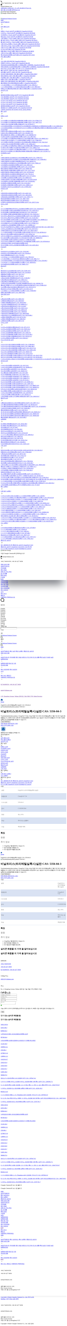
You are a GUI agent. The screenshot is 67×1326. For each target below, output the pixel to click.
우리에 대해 (4, 586)
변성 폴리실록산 (6, 56)
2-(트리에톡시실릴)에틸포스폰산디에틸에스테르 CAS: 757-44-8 (20, 485)
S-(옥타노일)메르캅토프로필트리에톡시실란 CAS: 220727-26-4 (20, 202)
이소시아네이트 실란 (7, 340)
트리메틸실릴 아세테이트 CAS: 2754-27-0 (13, 455)
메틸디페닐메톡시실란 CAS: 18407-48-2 (13, 292)
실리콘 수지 (4, 90)
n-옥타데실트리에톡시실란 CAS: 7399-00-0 (14, 311)
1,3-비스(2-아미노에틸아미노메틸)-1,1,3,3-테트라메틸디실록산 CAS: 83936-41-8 (25, 503)
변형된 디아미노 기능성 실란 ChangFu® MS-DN (15, 63)
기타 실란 (4, 445)
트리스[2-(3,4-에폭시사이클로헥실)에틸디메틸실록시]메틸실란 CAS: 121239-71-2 (25, 151)
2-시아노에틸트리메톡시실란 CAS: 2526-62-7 (14, 338)
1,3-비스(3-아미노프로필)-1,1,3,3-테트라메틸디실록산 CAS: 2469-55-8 (22, 501)
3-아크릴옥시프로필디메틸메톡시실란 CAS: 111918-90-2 (18, 181)
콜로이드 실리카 (6, 540)
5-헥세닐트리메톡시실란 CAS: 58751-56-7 (13, 454)
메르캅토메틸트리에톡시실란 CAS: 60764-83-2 (15, 200)
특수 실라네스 (5, 1195)
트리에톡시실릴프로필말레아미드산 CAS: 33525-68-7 (17, 463)
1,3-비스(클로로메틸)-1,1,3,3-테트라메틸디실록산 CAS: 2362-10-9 (20, 510)
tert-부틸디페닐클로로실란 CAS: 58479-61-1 (14, 425)
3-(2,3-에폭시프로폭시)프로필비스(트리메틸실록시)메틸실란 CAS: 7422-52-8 (24, 142)
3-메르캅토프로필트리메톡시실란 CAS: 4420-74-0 (16, 193)
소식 (2, 591)
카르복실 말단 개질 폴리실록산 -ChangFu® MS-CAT (16, 77)
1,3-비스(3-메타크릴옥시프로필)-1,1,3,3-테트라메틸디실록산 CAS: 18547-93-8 (24, 499)
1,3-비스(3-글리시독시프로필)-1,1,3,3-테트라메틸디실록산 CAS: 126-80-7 (23, 496)
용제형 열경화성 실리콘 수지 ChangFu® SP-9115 (15, 106)
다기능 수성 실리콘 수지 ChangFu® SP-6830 (14, 102)
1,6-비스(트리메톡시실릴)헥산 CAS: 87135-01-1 (15, 380)
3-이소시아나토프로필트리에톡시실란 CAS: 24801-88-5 (17, 346)
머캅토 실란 (4, 188)
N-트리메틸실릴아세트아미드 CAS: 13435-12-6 (15, 444)
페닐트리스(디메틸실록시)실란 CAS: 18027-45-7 (15, 535)
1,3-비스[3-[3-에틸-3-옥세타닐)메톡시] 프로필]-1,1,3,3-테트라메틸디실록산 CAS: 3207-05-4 (28, 517)
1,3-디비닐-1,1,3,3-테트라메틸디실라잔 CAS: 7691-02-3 (17, 257)
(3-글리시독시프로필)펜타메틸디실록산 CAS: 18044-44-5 (18, 144)
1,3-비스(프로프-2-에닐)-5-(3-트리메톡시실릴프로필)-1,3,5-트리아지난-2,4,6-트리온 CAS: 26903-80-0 (31, 359)
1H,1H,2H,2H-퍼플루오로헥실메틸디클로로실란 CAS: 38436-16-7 (20, 412)
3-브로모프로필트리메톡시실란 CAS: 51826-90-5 (15, 408)
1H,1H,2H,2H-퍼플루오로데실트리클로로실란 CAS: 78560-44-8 (20, 415)
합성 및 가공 (4, 584)
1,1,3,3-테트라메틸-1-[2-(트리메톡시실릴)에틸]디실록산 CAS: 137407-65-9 (23, 481)
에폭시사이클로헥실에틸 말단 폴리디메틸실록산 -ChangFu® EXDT (21, 88)
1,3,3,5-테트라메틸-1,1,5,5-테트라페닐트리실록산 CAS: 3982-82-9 (20, 87)
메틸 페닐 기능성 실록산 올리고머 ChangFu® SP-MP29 (17, 51)
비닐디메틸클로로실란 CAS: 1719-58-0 (12, 255)
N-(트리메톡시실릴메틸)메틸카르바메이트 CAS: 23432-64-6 (19, 212)
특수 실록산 (4, 486)
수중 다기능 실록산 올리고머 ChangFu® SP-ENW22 (16, 53)
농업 (2, 579)
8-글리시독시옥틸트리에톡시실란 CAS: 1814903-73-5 (17, 133)
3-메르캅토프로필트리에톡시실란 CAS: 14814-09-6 (16, 195)
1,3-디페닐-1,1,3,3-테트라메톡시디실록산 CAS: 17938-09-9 (18, 290)
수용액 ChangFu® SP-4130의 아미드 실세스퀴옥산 (16, 109)
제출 (2, 1011)
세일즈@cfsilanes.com (7, 979)
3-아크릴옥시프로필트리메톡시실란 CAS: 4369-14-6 (16, 165)
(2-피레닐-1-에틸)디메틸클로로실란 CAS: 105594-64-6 (17, 468)
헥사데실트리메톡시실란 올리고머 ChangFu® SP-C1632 (18, 55)
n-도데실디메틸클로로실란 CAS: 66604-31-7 (14, 304)
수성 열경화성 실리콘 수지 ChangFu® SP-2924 (15, 98)
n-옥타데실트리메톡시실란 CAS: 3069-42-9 (14, 310)
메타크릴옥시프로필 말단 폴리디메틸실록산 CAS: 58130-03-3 (19, 516)
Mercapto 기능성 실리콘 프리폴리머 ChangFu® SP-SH (17, 36)
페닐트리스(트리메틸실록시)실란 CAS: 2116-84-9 (16, 272)
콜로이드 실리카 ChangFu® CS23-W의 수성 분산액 (16, 547)
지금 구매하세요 (5, 721)
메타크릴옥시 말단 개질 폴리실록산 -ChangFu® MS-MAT (18, 76)
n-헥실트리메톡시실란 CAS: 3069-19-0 (12, 299)
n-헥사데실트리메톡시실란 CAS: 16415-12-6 (14, 308)
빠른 (2, 1228)
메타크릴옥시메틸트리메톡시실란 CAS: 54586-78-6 (16, 168)
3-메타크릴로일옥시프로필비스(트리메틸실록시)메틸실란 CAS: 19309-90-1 (23, 159)
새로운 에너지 (5, 566)
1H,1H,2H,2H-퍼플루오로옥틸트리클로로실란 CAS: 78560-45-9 (20, 413)
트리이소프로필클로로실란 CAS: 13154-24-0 (14, 433)
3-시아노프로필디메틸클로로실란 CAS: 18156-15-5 (16, 336)
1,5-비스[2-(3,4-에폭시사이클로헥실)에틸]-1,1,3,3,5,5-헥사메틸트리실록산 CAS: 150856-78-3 (28, 519)
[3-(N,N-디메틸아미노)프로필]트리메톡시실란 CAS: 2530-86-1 (19, 221)
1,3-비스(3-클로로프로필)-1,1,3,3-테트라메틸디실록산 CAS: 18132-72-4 (22, 508)
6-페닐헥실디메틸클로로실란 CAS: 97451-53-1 (15, 281)
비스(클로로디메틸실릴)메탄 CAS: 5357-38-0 (14, 372)
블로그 (3, 595)
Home (2, 702)
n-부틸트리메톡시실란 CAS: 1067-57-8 (12, 320)
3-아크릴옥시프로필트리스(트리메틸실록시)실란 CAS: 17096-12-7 (21, 163)
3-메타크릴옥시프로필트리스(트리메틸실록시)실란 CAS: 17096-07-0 (21, 157)
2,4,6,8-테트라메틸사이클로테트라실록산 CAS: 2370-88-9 (18, 527)
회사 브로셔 (4, 590)
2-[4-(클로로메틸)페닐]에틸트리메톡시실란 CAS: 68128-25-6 (19, 404)
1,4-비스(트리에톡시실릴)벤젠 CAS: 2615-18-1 (15, 365)
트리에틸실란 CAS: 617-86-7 (9, 427)
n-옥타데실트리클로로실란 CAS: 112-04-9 (13, 306)
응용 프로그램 (5, 564)
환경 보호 (4, 575)
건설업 (3, 577)
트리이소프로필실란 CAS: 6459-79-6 (12, 431)
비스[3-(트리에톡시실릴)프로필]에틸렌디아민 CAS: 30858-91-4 (20, 387)
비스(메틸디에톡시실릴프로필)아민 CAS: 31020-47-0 (17, 391)
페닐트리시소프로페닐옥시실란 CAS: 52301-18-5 (16, 270)
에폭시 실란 (4, 116)
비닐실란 (3, 247)
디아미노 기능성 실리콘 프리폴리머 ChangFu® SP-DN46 (18, 33)
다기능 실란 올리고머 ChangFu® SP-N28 (13, 49)
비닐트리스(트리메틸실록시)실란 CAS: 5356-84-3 (16, 253)
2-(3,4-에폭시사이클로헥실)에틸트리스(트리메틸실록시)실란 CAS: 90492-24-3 (24, 138)
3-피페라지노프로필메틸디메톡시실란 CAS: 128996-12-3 (18, 225)
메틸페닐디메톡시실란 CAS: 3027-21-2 (12, 274)
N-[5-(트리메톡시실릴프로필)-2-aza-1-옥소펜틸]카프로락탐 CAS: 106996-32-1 (24, 219)
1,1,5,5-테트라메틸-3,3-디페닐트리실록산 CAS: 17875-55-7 (18, 537)
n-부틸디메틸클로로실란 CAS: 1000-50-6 (13, 319)
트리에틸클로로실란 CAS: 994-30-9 (11, 429)
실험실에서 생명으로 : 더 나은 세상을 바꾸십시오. (16, 8)
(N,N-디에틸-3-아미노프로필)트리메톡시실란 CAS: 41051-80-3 (20, 245)
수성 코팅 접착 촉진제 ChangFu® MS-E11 (13, 61)
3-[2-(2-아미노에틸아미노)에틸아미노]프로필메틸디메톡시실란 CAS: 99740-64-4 (25, 241)
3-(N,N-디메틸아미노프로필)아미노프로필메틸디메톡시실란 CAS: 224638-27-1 (25, 236)
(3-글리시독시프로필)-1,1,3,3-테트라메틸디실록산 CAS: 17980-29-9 (21, 140)
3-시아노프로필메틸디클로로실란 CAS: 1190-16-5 (16, 332)
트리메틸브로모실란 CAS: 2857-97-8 (12, 438)
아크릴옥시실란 (5, 153)
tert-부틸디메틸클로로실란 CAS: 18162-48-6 (14, 424)
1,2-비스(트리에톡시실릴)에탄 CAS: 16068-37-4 (15, 378)
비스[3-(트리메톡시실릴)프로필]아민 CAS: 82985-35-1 (17, 382)
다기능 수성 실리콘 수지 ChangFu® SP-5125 (14, 100)
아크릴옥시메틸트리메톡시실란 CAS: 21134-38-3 (15, 183)
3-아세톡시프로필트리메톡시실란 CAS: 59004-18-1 (16, 177)
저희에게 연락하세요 (7, 1233)
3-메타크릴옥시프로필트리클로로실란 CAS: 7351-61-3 (17, 174)
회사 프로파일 (5, 588)
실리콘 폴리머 (5, 22)
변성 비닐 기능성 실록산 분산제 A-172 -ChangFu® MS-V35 (18, 68)
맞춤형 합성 (4, 581)
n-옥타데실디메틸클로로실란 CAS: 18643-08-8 (15, 313)
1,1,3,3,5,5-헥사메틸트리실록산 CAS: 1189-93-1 (15, 531)
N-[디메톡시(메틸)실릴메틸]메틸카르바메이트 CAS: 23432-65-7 (20, 214)
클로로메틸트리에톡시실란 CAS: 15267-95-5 (14, 410)
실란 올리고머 (5, 26)
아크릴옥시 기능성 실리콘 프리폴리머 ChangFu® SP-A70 (18, 35)
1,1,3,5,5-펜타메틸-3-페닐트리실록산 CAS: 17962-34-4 (17, 538)
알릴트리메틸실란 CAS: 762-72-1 (11, 472)
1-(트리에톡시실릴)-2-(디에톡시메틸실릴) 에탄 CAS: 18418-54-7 (20, 396)
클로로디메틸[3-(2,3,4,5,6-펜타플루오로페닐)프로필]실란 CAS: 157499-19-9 (23, 285)
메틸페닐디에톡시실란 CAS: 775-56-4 (12, 276)
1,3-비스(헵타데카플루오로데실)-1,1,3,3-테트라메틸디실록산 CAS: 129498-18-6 (25, 512)
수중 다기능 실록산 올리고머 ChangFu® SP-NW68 (16, 47)
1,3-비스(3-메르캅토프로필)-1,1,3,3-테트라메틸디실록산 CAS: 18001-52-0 (23, 506)
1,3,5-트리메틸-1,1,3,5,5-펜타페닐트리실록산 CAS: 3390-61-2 (19, 85)
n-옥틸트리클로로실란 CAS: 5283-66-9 (12, 300)
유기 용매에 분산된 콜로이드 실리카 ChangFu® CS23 (17, 545)
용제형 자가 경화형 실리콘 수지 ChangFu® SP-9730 (16, 107)
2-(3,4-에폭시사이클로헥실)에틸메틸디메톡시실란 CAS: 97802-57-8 (21, 120)
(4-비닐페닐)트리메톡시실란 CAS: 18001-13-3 (14, 264)
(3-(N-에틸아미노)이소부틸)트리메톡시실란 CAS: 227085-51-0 (19, 223)
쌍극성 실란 (4, 361)
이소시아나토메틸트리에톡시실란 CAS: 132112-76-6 (17, 353)
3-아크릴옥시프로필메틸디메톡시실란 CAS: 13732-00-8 (17, 167)
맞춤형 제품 (4, 582)
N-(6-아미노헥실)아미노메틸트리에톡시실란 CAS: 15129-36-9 (19, 218)
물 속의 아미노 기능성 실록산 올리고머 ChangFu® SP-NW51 (19, 40)
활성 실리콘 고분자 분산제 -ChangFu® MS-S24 (15, 70)
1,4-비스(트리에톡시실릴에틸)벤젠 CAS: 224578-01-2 (17, 393)
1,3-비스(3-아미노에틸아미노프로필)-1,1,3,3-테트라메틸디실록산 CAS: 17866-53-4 (26, 505)
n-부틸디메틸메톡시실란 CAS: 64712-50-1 (13, 317)
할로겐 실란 (4, 398)
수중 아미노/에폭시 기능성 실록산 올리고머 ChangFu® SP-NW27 (20, 44)
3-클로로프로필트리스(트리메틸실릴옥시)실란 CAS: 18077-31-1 (20, 403)
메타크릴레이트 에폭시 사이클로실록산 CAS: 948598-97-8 (18, 135)
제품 (2, 20)
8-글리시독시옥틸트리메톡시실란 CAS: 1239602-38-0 (17, 131)
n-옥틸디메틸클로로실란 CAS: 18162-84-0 (13, 302)
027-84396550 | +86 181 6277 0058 (11, 969)
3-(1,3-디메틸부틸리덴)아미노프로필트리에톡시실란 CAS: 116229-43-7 (22, 208)
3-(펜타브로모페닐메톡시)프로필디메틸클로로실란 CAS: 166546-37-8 (22, 283)
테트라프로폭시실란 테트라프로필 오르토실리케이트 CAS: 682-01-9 (21, 450)
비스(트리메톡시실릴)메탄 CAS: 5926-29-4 (14, 369)
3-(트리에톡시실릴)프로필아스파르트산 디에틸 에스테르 (18, 239)
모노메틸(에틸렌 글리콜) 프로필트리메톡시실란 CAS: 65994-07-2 (20, 474)
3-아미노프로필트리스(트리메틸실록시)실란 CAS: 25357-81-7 (19, 228)
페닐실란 (3, 266)
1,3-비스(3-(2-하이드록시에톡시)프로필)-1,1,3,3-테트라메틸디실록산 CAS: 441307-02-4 (27, 521)
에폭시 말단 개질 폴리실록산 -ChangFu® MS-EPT (16, 79)
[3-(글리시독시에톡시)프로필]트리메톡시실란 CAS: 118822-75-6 (20, 147)
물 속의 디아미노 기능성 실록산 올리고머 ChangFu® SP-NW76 (20, 42)
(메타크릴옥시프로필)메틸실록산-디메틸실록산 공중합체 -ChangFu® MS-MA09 (25, 67)
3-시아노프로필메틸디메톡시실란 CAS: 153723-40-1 (16, 334)
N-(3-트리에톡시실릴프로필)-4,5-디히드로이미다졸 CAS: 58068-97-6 (21, 238)
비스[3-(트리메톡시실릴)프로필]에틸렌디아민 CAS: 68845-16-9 (20, 385)
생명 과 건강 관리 (6, 571)
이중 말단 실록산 (6, 491)
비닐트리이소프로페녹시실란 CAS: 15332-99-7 (15, 251)
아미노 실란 (4, 204)
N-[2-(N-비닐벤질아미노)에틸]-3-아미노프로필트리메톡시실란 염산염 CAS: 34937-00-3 (27, 227)
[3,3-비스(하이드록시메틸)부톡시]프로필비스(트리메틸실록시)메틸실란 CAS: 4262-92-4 (27, 483)
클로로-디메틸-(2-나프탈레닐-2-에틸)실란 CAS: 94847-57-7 (18, 466)
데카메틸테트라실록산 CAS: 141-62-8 (12, 457)
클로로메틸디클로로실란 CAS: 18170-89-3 (13, 417)
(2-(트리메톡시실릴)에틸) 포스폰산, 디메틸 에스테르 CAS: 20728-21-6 (22, 475)
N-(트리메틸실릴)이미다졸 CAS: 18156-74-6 (14, 440)
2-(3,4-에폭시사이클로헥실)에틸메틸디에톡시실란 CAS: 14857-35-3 (21, 122)
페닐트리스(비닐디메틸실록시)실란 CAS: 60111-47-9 (17, 289)
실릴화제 (3, 419)
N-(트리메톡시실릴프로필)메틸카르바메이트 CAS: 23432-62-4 (19, 210)
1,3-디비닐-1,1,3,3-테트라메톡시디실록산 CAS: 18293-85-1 (18, 262)
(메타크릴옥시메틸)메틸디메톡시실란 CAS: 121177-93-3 (18, 170)
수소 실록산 (4, 523)
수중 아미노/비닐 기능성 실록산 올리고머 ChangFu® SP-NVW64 (20, 46)
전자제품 (3, 568)
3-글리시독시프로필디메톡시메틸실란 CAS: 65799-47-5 (17, 124)
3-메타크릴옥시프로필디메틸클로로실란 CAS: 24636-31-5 (18, 161)
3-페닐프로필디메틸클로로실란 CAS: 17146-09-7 (15, 278)
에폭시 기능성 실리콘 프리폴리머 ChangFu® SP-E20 (16, 31)
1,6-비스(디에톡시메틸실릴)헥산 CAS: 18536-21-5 (16, 394)
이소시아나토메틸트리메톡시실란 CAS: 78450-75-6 (16, 352)
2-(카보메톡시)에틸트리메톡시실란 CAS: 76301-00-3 (17, 470)
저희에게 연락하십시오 (8, 597)
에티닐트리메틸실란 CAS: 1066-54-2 (12, 436)
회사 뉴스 (4, 593)
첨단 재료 (4, 570)
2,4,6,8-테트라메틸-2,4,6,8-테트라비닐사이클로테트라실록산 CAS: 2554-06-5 (24, 260)
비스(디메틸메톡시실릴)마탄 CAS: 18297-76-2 (15, 374)
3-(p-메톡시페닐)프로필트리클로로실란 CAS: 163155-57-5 (18, 287)
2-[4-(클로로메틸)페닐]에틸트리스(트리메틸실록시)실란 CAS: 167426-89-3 (23, 406)
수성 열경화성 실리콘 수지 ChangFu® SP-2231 (15, 97)
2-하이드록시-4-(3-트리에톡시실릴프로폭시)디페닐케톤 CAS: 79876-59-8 (23, 465)
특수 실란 (4, 111)
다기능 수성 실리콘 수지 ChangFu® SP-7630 (14, 104)
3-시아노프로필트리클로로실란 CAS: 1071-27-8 (15, 327)
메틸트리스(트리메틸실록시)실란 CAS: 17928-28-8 (16, 452)
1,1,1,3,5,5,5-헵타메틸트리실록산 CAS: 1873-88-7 (15, 533)
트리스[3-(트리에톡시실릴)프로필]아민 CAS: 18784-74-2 (18, 234)
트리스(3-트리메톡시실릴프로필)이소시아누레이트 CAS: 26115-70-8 (21, 355)
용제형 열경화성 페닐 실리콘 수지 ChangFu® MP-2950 (17, 95)
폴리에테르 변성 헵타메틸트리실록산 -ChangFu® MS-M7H (18, 83)
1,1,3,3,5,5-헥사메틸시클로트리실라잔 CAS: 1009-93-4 (17, 434)
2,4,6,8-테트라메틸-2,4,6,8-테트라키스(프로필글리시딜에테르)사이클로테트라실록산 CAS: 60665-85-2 (32, 126)
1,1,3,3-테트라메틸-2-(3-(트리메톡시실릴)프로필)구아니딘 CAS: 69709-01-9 (23, 232)
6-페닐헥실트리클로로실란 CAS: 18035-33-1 (14, 280)
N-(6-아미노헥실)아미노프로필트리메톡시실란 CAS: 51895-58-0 (20, 216)
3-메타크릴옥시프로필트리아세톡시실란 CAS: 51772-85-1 (18, 176)
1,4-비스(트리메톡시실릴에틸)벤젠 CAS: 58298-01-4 (16, 367)
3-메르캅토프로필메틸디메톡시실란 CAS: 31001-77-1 (17, 197)
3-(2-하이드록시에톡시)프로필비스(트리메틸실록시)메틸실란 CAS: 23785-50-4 (25, 477)
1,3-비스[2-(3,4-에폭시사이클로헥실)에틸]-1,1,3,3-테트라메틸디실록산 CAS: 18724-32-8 (27, 497)
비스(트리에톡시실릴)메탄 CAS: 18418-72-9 (14, 371)
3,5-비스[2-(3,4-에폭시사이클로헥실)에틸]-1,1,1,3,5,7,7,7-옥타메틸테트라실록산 (25, 149)
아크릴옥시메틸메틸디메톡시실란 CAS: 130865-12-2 (17, 185)
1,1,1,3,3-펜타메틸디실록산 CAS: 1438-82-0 (14, 529)
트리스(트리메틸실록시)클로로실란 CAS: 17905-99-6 (17, 461)
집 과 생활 (4, 573)
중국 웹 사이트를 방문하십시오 (10, 10)
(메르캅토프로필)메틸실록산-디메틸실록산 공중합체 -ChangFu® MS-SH (23, 65)
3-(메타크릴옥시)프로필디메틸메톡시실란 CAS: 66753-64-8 (19, 179)
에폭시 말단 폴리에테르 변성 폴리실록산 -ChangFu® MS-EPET (20, 81)
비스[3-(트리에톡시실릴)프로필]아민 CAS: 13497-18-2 (17, 383)
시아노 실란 (4, 322)
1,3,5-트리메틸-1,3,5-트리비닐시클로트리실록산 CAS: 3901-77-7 (20, 259)
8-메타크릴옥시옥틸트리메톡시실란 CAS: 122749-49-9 (17, 172)
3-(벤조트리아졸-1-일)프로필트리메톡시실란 (14, 243)
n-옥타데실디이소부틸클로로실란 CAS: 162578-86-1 (16, 315)
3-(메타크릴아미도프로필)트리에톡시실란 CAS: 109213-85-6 (19, 230)
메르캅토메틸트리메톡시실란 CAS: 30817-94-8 (15, 198)
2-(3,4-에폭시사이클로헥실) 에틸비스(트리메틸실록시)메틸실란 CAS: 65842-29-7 (25, 146)
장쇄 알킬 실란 (5, 294)
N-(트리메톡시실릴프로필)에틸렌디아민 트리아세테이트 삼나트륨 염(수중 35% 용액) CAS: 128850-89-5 (32, 479)
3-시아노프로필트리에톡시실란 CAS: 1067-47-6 (15, 331)
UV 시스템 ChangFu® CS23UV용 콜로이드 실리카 (16, 548)
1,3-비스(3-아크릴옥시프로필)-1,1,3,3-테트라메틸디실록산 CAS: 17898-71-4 (23, 514)
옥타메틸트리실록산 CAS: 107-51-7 (11, 459)
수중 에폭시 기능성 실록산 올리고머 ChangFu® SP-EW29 (18, 38)
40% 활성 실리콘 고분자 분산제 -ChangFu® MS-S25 (16, 72)
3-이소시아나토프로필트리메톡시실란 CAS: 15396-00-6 (17, 344)
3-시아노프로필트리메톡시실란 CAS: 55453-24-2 (15, 329)
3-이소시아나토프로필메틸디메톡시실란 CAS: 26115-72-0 (18, 348)
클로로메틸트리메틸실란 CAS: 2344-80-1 (13, 442)
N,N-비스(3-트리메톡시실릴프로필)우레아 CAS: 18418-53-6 (19, 389)
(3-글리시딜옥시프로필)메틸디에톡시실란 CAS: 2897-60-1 (18, 136)
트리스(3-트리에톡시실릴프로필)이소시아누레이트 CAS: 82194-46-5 (21, 357)
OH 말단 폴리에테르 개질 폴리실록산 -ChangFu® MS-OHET (19, 74)
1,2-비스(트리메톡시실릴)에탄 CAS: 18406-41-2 (15, 376)
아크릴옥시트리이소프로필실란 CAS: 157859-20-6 (16, 187)
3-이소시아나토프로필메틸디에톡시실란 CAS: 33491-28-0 (18, 350)
